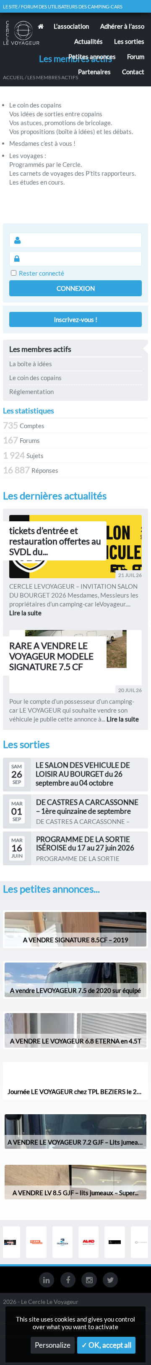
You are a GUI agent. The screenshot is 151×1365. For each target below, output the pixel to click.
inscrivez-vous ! (75, 319)
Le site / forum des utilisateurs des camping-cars (62, 6)
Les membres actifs (40, 349)
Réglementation (31, 391)
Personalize (52, 1345)
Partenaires (94, 71)
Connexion (76, 288)
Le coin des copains (35, 377)
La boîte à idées (30, 363)
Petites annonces (92, 56)
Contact (133, 71)
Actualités (88, 41)
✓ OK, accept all (106, 1345)
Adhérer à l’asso (122, 26)
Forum (135, 56)
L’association (71, 26)
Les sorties (129, 41)
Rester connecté (41, 273)
